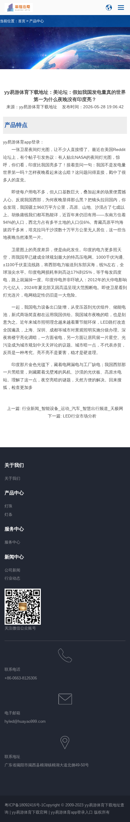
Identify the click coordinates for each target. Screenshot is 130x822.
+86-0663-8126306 (21, 678)
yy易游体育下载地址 (38, 106)
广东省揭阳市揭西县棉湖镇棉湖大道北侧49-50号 (47, 765)
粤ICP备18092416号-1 (24, 805)
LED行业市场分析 (79, 416)
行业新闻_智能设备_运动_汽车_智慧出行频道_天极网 (72, 408)
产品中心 (36, 21)
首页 (21, 21)
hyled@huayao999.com (25, 721)
